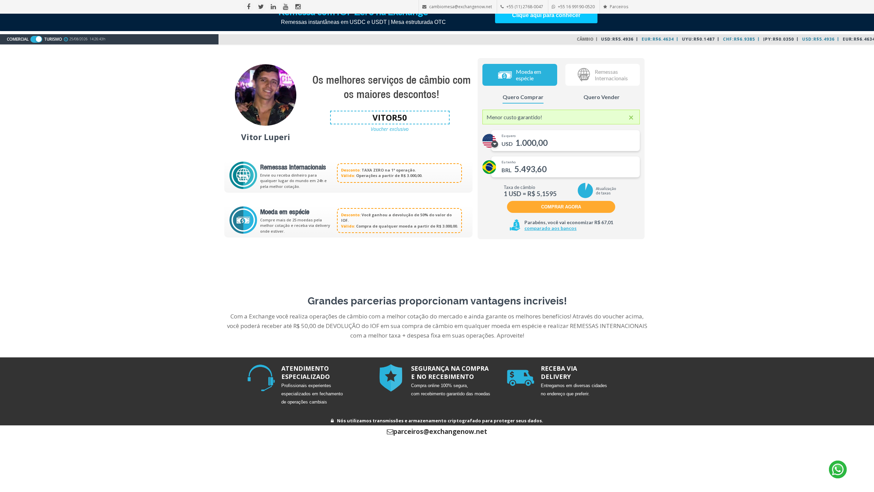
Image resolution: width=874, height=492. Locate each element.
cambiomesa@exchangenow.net (460, 7)
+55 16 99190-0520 (576, 7)
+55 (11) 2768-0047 (524, 7)
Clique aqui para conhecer (546, 15)
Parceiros (618, 7)
